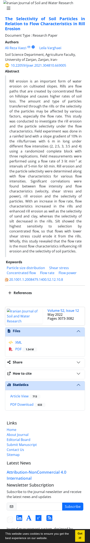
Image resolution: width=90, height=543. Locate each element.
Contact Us (15, 449)
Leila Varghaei (50, 48)
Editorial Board (18, 439)
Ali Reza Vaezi (15, 48)
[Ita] (10, 519)
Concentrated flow (21, 273)
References (22, 293)
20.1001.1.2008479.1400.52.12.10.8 (36, 279)
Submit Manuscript (22, 444)
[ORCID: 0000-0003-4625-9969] (33, 47)
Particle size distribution (26, 268)
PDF (24, 349)
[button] (49, 538)
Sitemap (13, 454)
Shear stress (59, 268)
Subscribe (73, 506)
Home (11, 429)
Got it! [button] (80, 535)
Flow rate (47, 273)
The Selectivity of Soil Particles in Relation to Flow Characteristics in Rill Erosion (45, 23)
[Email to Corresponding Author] (28, 47)
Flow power (68, 273)
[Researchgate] (38, 519)
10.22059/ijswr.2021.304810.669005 (38, 65)
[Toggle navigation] (43, 8)
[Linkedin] (19, 519)
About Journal (17, 434)
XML (18, 342)
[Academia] (29, 519)
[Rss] (49, 519)
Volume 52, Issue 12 (63, 310)
